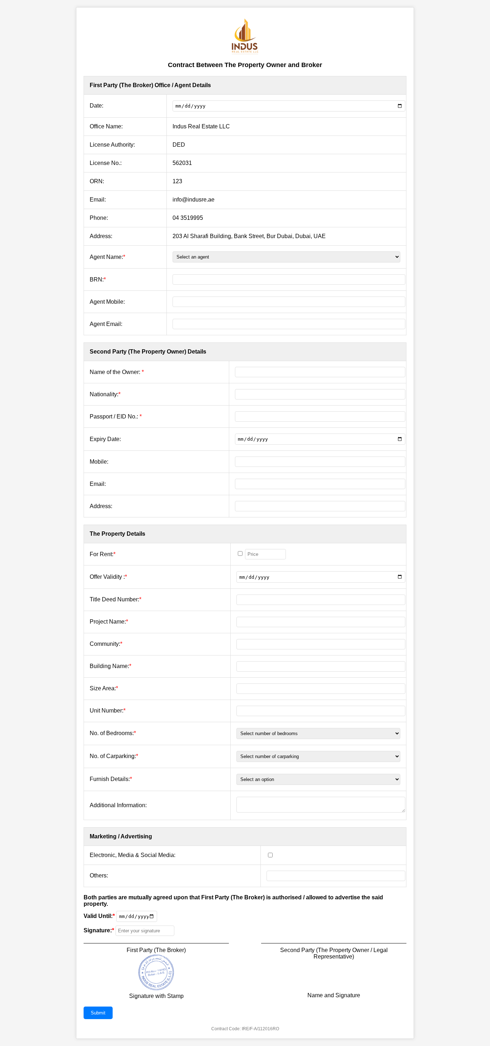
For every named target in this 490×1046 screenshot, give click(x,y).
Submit (98, 1013)
